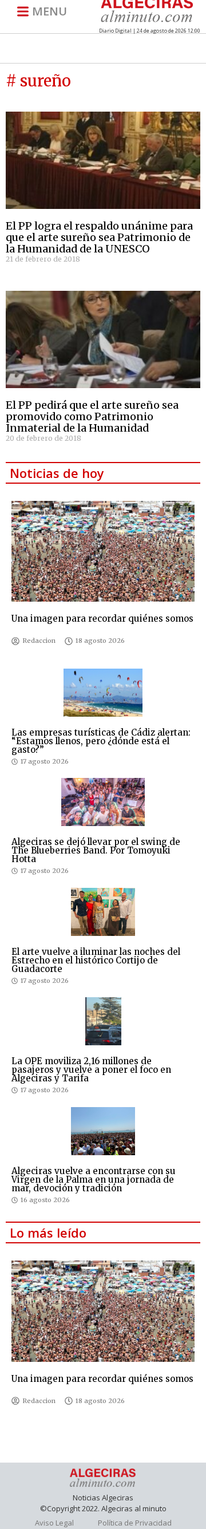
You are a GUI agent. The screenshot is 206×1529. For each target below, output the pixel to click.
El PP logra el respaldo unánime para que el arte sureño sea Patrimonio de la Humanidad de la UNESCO (99, 237)
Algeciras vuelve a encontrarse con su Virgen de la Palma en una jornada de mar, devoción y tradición (93, 1179)
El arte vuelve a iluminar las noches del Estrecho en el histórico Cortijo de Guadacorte (95, 960)
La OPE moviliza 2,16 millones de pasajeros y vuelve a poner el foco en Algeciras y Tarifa (91, 1070)
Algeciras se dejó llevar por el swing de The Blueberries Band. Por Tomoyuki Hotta (95, 850)
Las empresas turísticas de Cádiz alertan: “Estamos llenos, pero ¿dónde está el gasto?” (101, 741)
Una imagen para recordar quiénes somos (102, 618)
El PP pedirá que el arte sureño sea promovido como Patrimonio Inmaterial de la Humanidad (92, 416)
